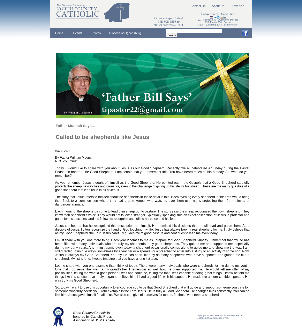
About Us (218, 6)
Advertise (238, 6)
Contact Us (198, 6)
